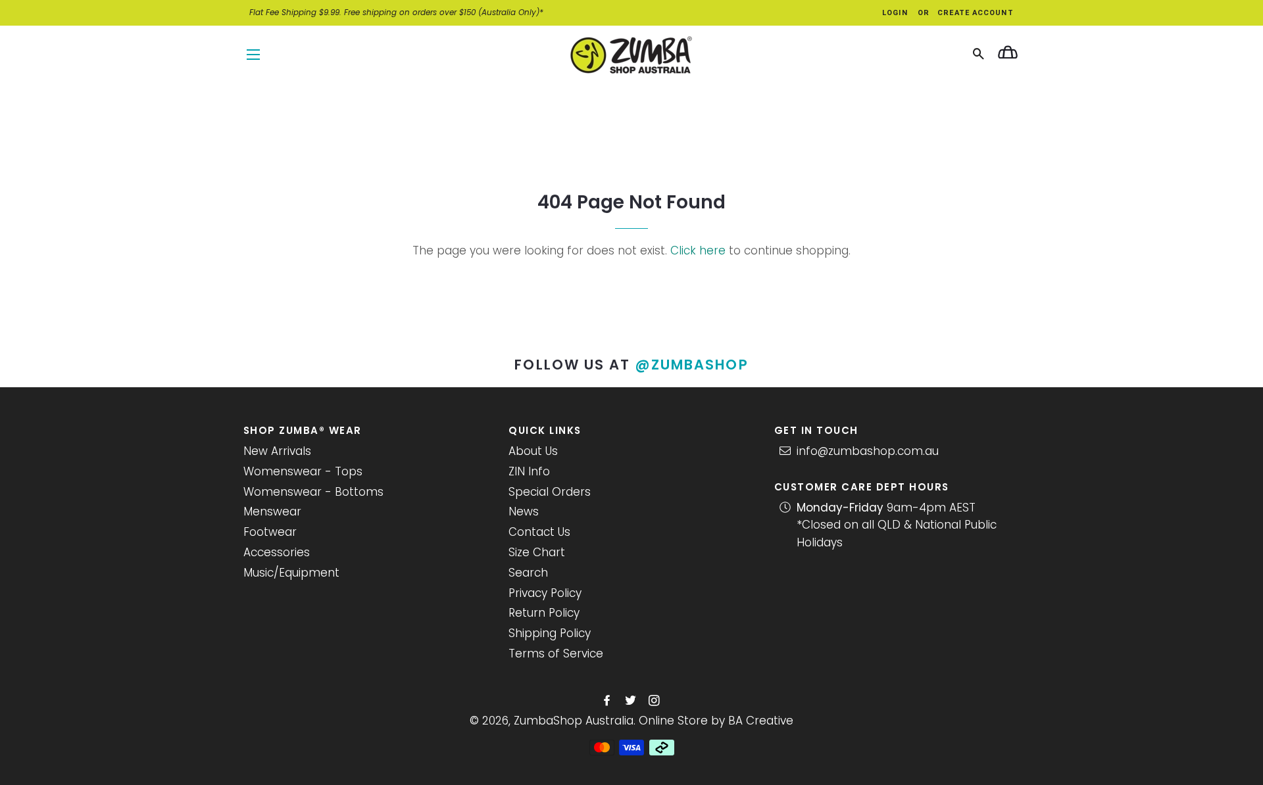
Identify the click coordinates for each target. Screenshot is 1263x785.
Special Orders (549, 492)
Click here (698, 250)
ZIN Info (529, 471)
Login (895, 13)
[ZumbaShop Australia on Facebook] (608, 701)
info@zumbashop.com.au (868, 451)
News (523, 511)
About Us (533, 451)
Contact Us (539, 532)
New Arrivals (277, 451)
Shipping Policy (549, 633)
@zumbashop (692, 364)
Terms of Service (555, 653)
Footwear (270, 532)
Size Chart (536, 552)
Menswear (272, 511)
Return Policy (544, 613)
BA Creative (760, 720)
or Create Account (966, 13)
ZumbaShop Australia (573, 720)
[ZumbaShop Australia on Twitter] (632, 701)
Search (528, 573)
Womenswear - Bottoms (313, 492)
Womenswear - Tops (302, 471)
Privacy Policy (545, 593)
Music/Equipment (291, 573)
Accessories (276, 552)
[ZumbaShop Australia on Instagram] (655, 701)
